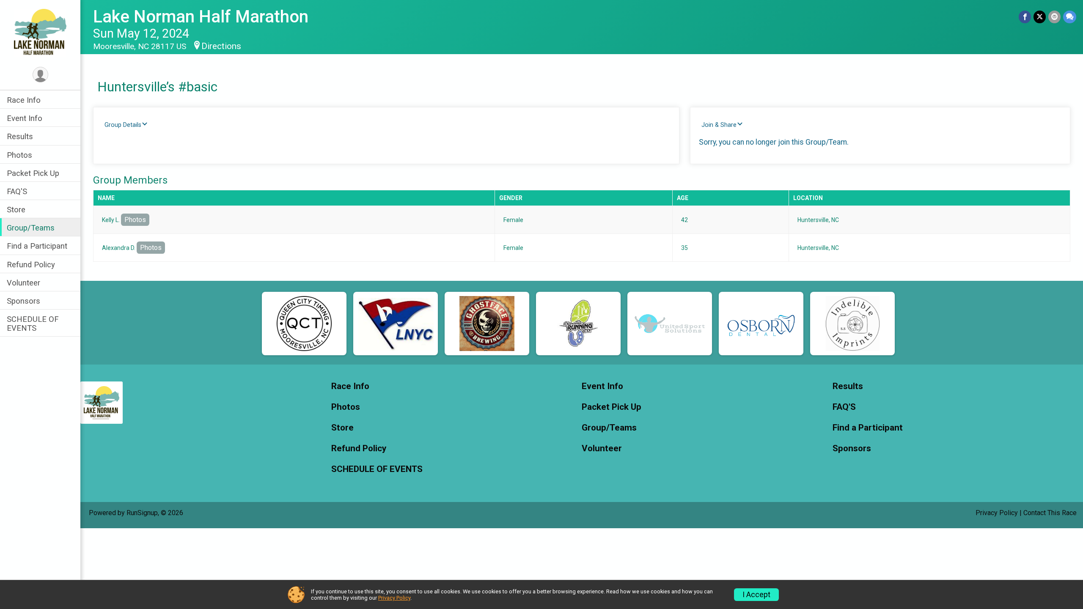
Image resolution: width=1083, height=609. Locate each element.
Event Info (24, 118)
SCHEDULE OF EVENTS (33, 323)
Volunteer (23, 282)
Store (16, 209)
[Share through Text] (1069, 17)
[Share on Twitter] (1040, 17)
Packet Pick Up (33, 173)
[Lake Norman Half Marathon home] (40, 32)
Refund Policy (31, 264)
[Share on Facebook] (1025, 17)
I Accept (756, 594)
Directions (221, 46)
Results (20, 136)
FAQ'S (17, 191)
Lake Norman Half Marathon (200, 17)
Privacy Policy (997, 513)
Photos (19, 155)
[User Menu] (40, 74)
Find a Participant (37, 245)
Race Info (24, 100)
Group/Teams (31, 227)
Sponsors (23, 300)
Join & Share (719, 125)
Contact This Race (1050, 513)
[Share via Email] (1054, 17)
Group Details (122, 125)
